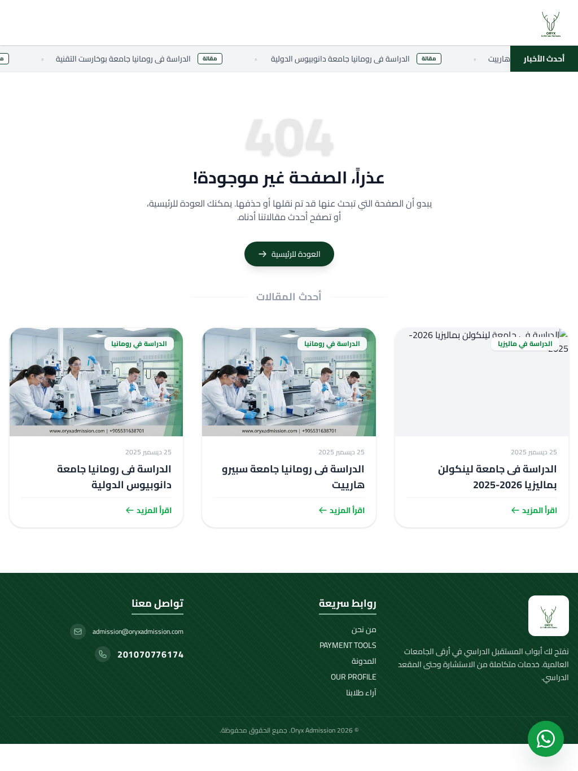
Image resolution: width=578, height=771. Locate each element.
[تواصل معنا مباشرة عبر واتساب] (546, 739)
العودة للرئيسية (296, 254)
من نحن (364, 629)
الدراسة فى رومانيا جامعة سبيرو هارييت (293, 476)
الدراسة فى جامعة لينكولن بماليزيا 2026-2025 (497, 476)
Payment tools (347, 645)
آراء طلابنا (361, 692)
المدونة (364, 661)
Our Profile (353, 676)
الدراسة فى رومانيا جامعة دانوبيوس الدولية (114, 476)
